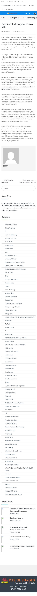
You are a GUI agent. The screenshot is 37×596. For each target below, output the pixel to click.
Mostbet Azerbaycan (12, 416)
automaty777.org (10, 255)
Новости (8, 474)
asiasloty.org (9, 248)
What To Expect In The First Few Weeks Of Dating (19, 469)
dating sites (8, 314)
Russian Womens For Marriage (14, 427)
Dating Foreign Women (12, 307)
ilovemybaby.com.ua (11, 351)
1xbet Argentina (10, 228)
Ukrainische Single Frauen (13, 451)
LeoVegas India (10, 389)
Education (8, 320)
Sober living (9, 437)
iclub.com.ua (9, 348)
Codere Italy (9, 300)
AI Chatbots (8, 242)
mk (6, 413)
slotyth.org (8, 434)
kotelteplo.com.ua (11, 379)
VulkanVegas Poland (11, 464)
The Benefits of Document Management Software (18, 529)
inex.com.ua (9, 355)
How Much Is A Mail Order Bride (15, 344)
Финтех (7, 484)
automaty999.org (10, 259)
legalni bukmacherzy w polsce (15, 386)
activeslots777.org (11, 238)
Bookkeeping (9, 283)
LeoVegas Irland (10, 392)
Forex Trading (9, 327)
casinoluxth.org (10, 290)
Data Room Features (16, 518)
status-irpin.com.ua (11, 444)
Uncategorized (14, 18)
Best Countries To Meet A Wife (15, 262)
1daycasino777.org (11, 224)
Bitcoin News (9, 272)
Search (26, 13)
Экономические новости (13, 494)
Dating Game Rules (11, 310)
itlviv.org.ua (8, 362)
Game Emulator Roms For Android (15, 338)
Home (3, 18)
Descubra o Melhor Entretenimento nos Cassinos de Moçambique (22, 510)
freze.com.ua (9, 331)
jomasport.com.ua (10, 365)
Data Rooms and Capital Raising (20, 537)
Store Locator (7, 5)
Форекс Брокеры (11, 487)
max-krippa (9, 410)
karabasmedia (9, 368)
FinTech (7, 324)
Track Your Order (21, 5)
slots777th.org (9, 430)
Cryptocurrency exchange (13, 303)
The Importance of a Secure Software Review (28, 182)
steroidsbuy (9, 447)
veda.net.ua (9, 461)
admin (5, 166)
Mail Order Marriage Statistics (14, 403)
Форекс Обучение (11, 491)
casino (7, 286)
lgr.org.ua (8, 396)
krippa (7, 382)
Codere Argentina (11, 296)
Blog (6, 276)
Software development (12, 440)
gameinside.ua (9, 341)
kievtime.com (9, 372)
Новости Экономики (12, 481)
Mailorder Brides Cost (12, 406)
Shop (32, 5)
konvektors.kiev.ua (11, 375)
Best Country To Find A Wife (14, 266)
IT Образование (10, 358)
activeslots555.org (11, 235)
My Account (9, 9)
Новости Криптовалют (13, 477)
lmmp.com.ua (9, 399)
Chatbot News (9, 293)
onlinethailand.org (10, 423)
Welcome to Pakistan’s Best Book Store (13, 2)
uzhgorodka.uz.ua (11, 458)
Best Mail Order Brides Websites (15, 269)
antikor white (9, 245)
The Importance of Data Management (22, 546)
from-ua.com (9, 334)
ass (6, 252)
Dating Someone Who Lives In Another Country (20, 317)
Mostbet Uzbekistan (11, 420)
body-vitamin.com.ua (11, 279)
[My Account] (30, 13)
